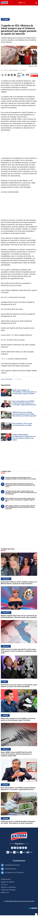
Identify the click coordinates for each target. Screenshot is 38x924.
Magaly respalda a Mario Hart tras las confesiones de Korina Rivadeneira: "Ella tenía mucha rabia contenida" (19, 616)
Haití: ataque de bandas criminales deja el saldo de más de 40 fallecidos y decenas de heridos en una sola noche (20, 507)
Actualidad (5, 19)
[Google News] (23, 848)
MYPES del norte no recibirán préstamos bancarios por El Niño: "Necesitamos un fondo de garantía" (24, 414)
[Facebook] (8, 75)
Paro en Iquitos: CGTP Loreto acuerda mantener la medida (22, 424)
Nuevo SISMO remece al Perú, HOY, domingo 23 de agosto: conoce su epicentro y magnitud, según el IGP (20, 500)
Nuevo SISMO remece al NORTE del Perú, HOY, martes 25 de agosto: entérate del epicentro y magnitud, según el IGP (16, 754)
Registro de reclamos (7, 882)
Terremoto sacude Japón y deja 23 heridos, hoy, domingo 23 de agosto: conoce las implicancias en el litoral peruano (20, 492)
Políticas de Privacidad (8, 890)
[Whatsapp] (2, 75)
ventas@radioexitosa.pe (12, 865)
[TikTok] (26, 848)
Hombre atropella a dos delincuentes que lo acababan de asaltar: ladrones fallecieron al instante (20, 478)
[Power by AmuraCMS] (32, 908)
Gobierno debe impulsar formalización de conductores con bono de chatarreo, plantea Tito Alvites (23, 437)
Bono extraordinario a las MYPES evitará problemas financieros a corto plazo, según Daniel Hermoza (24, 403)
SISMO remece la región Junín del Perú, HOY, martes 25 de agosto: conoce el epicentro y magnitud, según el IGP (18, 651)
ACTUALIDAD (18, 379)
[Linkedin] (11, 75)
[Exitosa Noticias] (4, 3)
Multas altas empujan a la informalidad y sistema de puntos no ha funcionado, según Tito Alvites (24, 391)
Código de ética (6, 879)
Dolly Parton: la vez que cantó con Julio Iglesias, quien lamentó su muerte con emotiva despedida (19, 685)
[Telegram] (14, 75)
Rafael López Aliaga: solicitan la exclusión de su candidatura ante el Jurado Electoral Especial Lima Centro (20, 485)
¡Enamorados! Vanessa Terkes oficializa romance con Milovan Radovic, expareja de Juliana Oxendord (19, 582)
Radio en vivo (5, 892)
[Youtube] (17, 848)
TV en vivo (4, 884)
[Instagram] (20, 848)
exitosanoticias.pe (10, 869)
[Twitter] (5, 75)
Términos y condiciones (8, 887)
